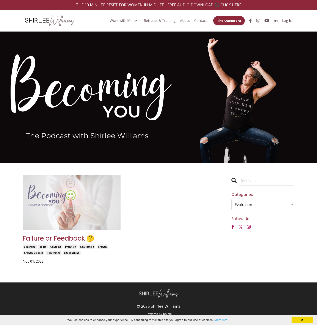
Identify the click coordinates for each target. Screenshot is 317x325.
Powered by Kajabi (159, 314)
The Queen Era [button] (229, 21)
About (185, 20)
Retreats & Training (160, 20)
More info (220, 320)
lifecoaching (71, 252)
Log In (287, 20)
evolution (70, 246)
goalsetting (87, 246)
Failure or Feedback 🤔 (58, 238)
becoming (30, 246)
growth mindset (33, 252)
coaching (55, 246)
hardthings (53, 252)
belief (42, 246)
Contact (200, 20)
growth (102, 246)
